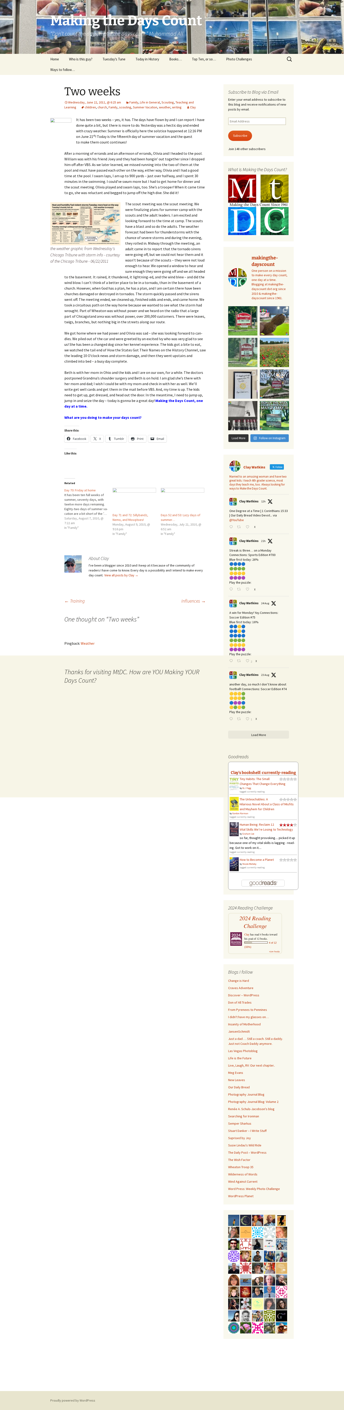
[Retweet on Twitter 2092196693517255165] (240, 527)
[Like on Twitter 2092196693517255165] (249, 527)
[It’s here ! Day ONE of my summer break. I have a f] (274, 415)
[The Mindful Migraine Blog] (233, 1327)
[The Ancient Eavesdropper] (257, 1315)
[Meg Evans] (233, 1279)
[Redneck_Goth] (245, 1291)
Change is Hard (238, 981)
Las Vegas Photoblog (243, 1051)
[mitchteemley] (281, 1256)
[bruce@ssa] (233, 1268)
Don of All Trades (240, 1002)
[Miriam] (281, 1327)
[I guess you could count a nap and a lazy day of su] (242, 415)
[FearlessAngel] (245, 1220)
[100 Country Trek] (269, 1268)
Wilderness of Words (242, 1174)
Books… (175, 59)
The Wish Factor (239, 1160)
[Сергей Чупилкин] (269, 1279)
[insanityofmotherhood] (269, 1244)
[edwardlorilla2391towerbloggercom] (257, 1327)
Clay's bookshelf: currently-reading (263, 772)
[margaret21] (245, 1303)
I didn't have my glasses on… (248, 1017)
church (102, 107)
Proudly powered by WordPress (72, 1400)
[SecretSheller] (245, 1232)
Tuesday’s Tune (113, 59)
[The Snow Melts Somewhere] (257, 1303)
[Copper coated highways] (281, 1220)
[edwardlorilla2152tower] (245, 1244)
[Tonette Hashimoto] (245, 1268)
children (90, 107)
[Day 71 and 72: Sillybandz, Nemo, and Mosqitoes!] (134, 500)
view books (274, 951)
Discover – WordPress (243, 995)
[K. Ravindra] (269, 1291)
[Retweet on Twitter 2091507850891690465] (240, 719)
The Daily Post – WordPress (247, 1152)
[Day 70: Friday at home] (88, 509)
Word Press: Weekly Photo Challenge (254, 1189)
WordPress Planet (240, 1196)
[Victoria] (233, 1291)
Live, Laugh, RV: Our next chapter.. (251, 1065)
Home (54, 59)
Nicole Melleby (249, 863)
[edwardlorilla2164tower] (269, 1315)
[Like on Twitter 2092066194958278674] (249, 590)
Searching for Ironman (243, 1116)
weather (164, 107)
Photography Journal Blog (246, 1094)
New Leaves (236, 1080)
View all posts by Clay (121, 575)
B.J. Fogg (246, 788)
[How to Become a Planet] (234, 864)
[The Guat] (281, 1315)
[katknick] (245, 1327)
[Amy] (269, 1303)
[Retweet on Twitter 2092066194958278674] (240, 590)
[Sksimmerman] (257, 1268)
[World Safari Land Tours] (281, 1268)
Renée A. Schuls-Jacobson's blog (251, 1109)
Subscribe (240, 135)
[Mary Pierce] (281, 1291)
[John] (233, 1303)
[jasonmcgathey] (257, 1220)
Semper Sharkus (239, 1123)
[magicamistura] (233, 1315)
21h (263, 541)
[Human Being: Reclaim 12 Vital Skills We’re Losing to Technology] (234, 829)
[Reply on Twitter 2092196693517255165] (232, 527)
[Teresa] (281, 1244)
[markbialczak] (233, 1244)
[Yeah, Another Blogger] (257, 1244)
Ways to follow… (62, 69)
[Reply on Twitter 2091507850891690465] (232, 719)
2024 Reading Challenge (255, 922)
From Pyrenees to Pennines (247, 1010)
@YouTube (236, 520)
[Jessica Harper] (281, 1303)
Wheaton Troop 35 (240, 1167)
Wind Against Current (242, 1181)
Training (74, 601)
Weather (88, 643)
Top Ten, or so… (204, 59)
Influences (193, 601)
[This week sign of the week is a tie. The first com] (242, 352)
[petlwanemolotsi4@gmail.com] (269, 1220)
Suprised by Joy (239, 1138)
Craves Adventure (240, 988)
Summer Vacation (145, 107)
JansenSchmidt (239, 1031)
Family (133, 102)
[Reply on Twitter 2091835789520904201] (232, 661)
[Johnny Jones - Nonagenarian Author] (281, 1279)
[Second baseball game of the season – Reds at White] (274, 320)
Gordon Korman (240, 813)
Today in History (147, 59)
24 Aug (265, 603)
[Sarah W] (269, 1327)
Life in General (150, 102)
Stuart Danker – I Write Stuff (247, 1131)
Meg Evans (235, 1073)
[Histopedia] (269, 1232)
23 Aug (265, 675)
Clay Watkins (249, 501)
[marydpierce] (245, 1256)
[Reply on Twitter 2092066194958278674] (232, 590)
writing (177, 107)
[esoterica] (233, 1220)
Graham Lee (248, 833)
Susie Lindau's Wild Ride (244, 1145)
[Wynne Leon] (233, 1232)
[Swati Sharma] (257, 1279)
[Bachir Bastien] (257, 1256)
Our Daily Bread (239, 1087)
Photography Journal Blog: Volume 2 (253, 1102)
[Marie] (245, 1279)
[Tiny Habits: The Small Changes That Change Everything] (234, 783)
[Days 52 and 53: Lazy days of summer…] (182, 500)
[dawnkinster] (281, 1232)
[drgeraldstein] (245, 1315)
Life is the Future (240, 1058)
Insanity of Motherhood (244, 1024)
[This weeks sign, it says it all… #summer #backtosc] (242, 320)
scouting (125, 107)
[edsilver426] (257, 1232)
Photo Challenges (239, 59)
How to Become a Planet (257, 860)
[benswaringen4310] (269, 1256)
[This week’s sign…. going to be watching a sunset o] (242, 384)
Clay (193, 107)
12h (263, 501)
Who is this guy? (80, 59)
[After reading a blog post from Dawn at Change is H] (274, 352)
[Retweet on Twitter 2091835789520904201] (240, 661)
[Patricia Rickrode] (233, 1256)
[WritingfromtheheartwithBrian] (257, 1291)
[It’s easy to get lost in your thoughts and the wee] (274, 384)
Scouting (167, 102)
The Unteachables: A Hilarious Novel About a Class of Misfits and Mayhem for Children (267, 804)
